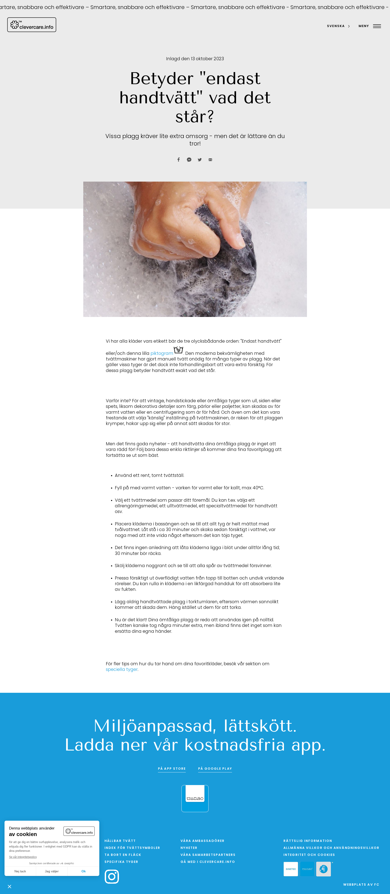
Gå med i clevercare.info (208, 862)
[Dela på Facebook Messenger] (189, 159)
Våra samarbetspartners (208, 855)
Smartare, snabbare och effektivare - (226, 7)
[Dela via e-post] (210, 159)
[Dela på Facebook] (178, 159)
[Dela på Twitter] (199, 159)
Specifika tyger (121, 862)
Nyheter (189, 848)
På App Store (172, 769)
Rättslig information (307, 841)
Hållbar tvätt (120, 841)
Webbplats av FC (361, 885)
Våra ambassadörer (203, 841)
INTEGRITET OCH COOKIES (309, 855)
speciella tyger (122, 670)
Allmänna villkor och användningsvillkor (331, 848)
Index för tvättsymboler (132, 848)
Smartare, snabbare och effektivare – (126, 7)
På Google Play (215, 769)
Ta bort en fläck (123, 855)
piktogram (162, 353)
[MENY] (376, 26)
